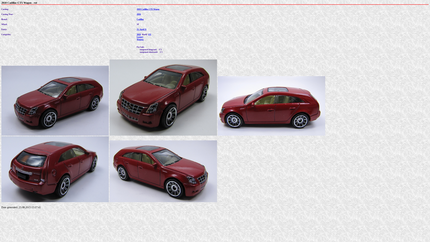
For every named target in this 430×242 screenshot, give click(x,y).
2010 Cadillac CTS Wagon (148, 9)
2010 (139, 14)
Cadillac (140, 19)
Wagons (140, 39)
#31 (149, 34)
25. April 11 (141, 29)
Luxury (140, 37)
